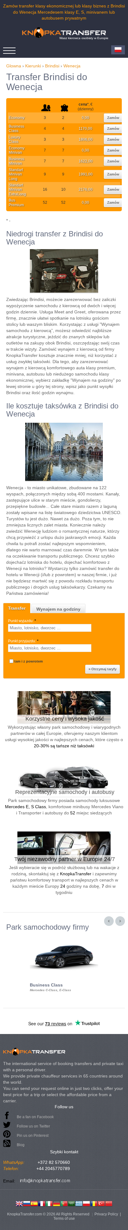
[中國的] (108, 1202)
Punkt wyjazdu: (22, 621)
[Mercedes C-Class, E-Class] (64, 936)
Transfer (16, 608)
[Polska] (86, 1202)
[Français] (41, 1202)
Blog (21, 1145)
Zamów (113, 118)
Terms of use (64, 1218)
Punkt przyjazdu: (23, 641)
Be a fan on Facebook (35, 1117)
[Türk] (101, 1202)
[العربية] (71, 1202)
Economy (17, 118)
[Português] (64, 1202)
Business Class (16, 128)
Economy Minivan (17, 150)
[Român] (94, 1202)
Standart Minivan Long (16, 174)
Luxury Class (14, 139)
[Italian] (49, 1202)
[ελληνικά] (79, 1202)
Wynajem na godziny (58, 609)
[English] (19, 1202)
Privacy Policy (106, 1214)
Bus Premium (16, 202)
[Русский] (26, 1202)
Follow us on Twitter (33, 1126)
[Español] (34, 1202)
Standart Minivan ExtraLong (17, 189)
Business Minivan (16, 161)
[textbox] (49, 628)
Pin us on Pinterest (32, 1135)
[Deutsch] (56, 1202)
